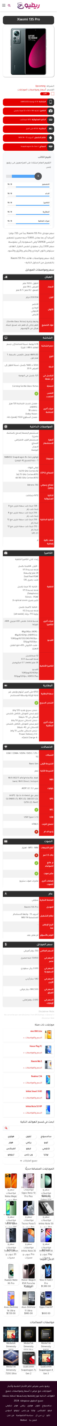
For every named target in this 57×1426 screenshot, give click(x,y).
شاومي (46, 1149)
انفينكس (11, 1149)
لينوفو (11, 1155)
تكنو (48, 1415)
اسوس (8, 1411)
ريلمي (28, 1143)
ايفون (28, 1137)
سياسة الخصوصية (24, 1415)
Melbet (23, 1420)
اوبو (46, 1143)
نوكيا (46, 1155)
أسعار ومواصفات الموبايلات (31, 90)
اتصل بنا (33, 1420)
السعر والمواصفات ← (32, 1038)
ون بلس (28, 1155)
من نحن (10, 1415)
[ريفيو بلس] (28, 5)
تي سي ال (39, 1415)
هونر (11, 1143)
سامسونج (46, 1137)
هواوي (11, 1137)
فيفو (28, 1149)
